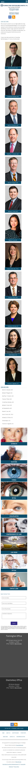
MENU (2, 2)
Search (23, 20)
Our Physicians (15, 733)
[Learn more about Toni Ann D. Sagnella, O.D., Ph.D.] (13, 370)
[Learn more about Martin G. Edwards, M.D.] (13, 111)
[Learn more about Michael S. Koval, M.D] (13, 197)
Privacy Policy (16, 766)
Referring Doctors (21, 736)
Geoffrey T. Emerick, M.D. (13, 154)
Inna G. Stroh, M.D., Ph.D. (7, 414)
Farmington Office (14, 636)
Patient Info (23, 733)
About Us (8, 733)
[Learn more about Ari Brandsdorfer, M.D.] (13, 54)
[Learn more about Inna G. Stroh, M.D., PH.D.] (13, 255)
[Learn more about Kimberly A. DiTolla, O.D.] (13, 312)
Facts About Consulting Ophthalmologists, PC (11, 764)
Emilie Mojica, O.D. (13, 355)
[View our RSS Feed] (13, 17)
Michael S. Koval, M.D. (7, 405)
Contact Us (12, 736)
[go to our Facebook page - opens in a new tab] (9, 17)
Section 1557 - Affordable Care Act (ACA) (14, 728)
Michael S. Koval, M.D (13, 211)
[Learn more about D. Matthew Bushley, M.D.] (13, 83)
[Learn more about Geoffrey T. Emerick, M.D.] (13, 140)
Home (3, 733)
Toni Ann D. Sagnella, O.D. (13, 383)
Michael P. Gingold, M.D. (13, 182)
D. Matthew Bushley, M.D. (13, 96)
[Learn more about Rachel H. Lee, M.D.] (13, 226)
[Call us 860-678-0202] (14, 5)
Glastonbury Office (14, 680)
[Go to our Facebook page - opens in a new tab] (12, 724)
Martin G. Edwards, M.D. (13, 125)
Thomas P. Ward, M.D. (13, 297)
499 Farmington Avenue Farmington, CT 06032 (14, 9)
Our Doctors (4, 387)
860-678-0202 (18, 644)
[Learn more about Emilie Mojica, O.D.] (13, 341)
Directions (5, 736)
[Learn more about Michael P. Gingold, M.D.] (13, 169)
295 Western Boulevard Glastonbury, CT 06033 (14, 13)
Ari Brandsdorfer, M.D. (13, 68)
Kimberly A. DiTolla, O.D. (13, 326)
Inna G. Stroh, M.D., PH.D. (13, 269)
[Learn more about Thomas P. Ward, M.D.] (13, 283)
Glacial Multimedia (19, 745)
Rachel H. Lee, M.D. (13, 240)
